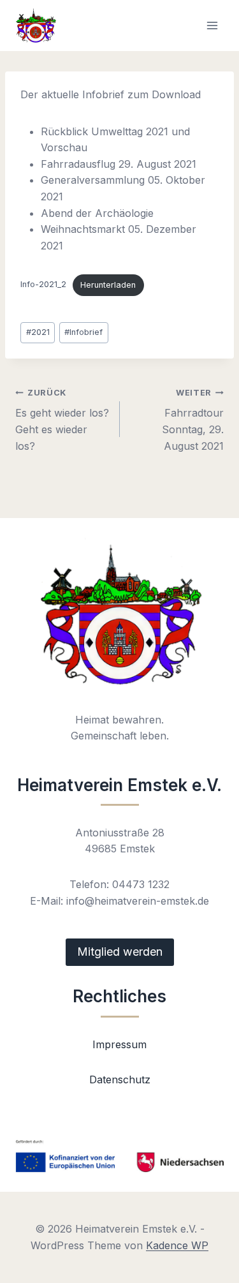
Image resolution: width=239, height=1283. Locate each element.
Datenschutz (119, 1079)
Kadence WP (177, 1245)
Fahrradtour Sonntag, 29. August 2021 (193, 420)
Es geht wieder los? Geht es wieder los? (62, 420)
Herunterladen (108, 285)
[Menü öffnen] (212, 25)
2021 (38, 332)
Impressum (119, 1044)
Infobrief (83, 332)
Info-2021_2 (43, 285)
